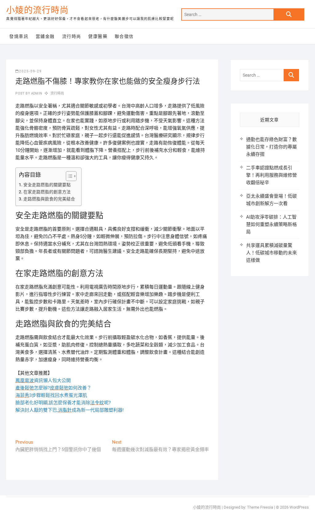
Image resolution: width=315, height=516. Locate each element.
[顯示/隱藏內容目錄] (68, 176)
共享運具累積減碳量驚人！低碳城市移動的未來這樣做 (271, 253)
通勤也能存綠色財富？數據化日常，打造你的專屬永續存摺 (271, 147)
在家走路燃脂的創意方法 (47, 191)
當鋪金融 (45, 36)
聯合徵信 (124, 36)
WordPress (299, 507)
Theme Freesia (260, 507)
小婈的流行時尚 (37, 10)
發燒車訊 (18, 36)
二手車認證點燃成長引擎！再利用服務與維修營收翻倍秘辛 (271, 175)
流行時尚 (71, 36)
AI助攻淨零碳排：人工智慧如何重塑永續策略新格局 (271, 224)
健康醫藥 (97, 36)
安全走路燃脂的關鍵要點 (47, 184)
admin (36, 93)
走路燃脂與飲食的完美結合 (49, 198)
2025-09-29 (30, 71)
